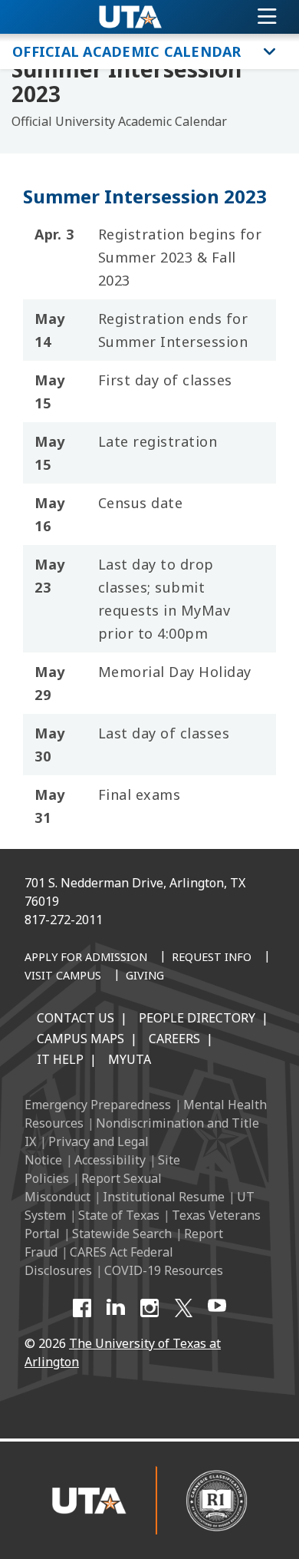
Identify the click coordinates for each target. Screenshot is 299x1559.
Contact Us (75, 1017)
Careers (174, 1038)
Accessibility (110, 1159)
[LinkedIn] (116, 1308)
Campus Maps (80, 1038)
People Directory (197, 1017)
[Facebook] (82, 1308)
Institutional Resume (164, 1196)
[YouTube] (217, 1308)
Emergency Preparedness (98, 1104)
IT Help (60, 1059)
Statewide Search (122, 1233)
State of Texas (118, 1215)
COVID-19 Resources (163, 1270)
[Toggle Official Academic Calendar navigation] (270, 51)
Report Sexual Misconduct (93, 1187)
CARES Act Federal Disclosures (99, 1261)
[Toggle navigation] (267, 16)
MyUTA (129, 1059)
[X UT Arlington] (183, 1308)
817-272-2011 (64, 919)
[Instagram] (149, 1308)
